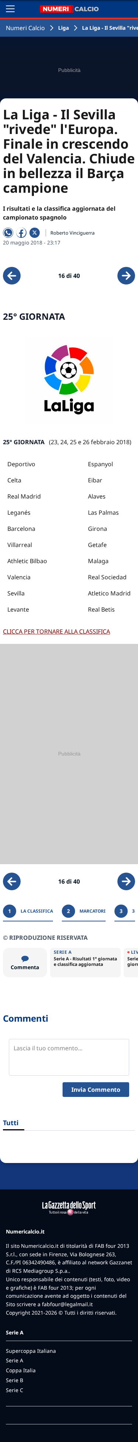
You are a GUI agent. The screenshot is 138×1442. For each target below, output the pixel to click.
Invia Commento (95, 1090)
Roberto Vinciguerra (72, 232)
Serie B (14, 1380)
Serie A (14, 1360)
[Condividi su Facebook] (21, 233)
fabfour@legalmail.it (67, 1304)
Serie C (14, 1390)
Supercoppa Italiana (31, 1350)
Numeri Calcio (25, 28)
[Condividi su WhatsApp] (8, 233)
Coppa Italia (21, 1370)
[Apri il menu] (10, 8)
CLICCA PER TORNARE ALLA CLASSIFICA (56, 631)
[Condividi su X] (34, 233)
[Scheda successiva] (126, 276)
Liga (63, 27)
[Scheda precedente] (12, 276)
